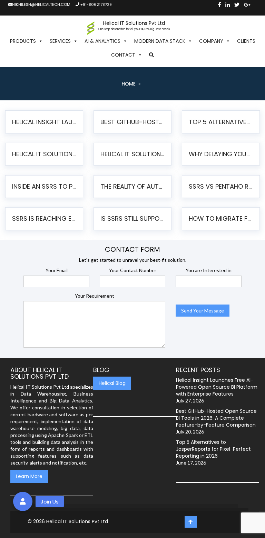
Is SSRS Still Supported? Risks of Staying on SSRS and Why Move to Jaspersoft (133, 218)
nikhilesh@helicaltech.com (41, 4)
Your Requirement (94, 296)
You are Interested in (209, 270)
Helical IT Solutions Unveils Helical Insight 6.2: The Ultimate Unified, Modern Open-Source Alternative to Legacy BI (45, 154)
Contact (123, 54)
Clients (246, 41)
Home (129, 83)
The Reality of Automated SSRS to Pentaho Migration (133, 186)
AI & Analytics (102, 41)
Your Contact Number (132, 270)
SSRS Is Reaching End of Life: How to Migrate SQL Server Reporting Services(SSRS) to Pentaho (45, 218)
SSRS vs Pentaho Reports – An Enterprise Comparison (221, 186)
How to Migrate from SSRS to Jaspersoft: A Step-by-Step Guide (221, 218)
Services (60, 41)
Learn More (29, 476)
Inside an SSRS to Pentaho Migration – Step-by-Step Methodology (45, 186)
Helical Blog (112, 383)
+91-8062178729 (95, 4)
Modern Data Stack (159, 41)
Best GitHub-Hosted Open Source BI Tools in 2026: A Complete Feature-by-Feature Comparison (133, 122)
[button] (151, 55)
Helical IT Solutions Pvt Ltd (77, 521)
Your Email (57, 270)
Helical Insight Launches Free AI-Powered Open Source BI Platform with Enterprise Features (45, 122)
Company (211, 41)
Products (23, 41)
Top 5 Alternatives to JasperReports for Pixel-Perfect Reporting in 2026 (221, 122)
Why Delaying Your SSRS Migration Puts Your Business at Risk (221, 154)
